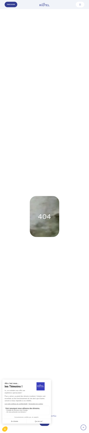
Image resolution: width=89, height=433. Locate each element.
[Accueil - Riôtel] (44, 4)
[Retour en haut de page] (83, 427)
